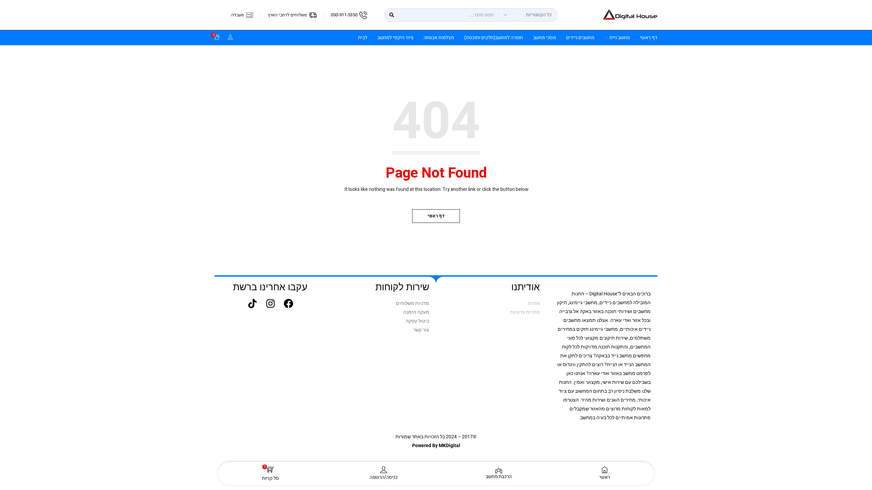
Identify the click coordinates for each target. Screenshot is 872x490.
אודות (534, 303)
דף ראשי (436, 216)
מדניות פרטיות (525, 312)
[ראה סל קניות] (217, 37)
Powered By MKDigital (436, 445)
